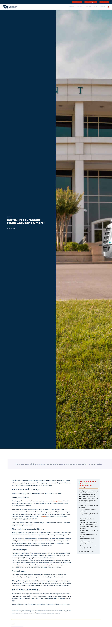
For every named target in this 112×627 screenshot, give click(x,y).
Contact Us (104, 2)
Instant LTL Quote (90, 2)
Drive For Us (77, 2)
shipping (46, 565)
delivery (43, 516)
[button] (72, 6)
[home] (10, 7)
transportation (57, 501)
